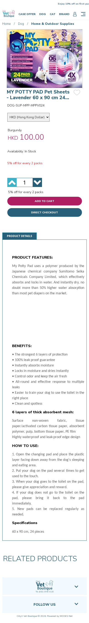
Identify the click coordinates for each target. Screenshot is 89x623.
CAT (52, 14)
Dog (21, 24)
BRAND (64, 14)
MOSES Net (66, 616)
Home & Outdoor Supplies (52, 24)
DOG (42, 14)
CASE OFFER (27, 14)
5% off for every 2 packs (25, 192)
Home (6, 24)
